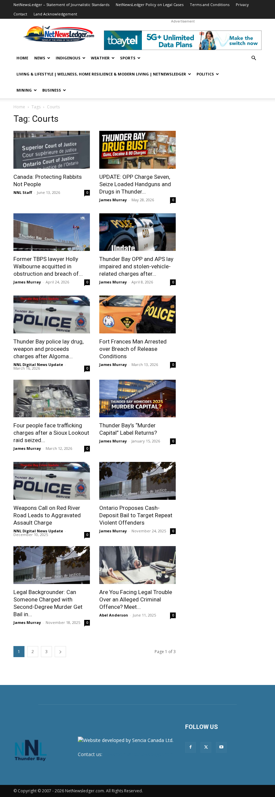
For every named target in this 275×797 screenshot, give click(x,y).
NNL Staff (22, 192)
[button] (253, 58)
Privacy (242, 4)
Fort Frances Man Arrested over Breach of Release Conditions (133, 349)
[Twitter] (206, 747)
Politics (205, 73)
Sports (127, 57)
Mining (24, 90)
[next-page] (60, 651)
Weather (100, 57)
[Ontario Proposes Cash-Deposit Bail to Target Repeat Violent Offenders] (137, 481)
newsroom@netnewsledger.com (139, 754)
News (39, 57)
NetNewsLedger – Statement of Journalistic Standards (61, 4)
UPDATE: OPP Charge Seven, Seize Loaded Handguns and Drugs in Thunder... (135, 184)
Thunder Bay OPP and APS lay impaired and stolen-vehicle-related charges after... (136, 266)
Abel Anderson (113, 615)
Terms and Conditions (209, 4)
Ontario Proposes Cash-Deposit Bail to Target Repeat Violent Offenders (135, 515)
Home (22, 57)
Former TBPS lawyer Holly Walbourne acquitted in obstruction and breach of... (48, 266)
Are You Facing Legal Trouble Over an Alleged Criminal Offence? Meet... (135, 599)
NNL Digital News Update (38, 364)
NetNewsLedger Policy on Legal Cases (149, 4)
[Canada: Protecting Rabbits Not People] (51, 150)
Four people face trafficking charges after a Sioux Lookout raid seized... (51, 432)
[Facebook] (190, 747)
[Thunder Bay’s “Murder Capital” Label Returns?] (137, 399)
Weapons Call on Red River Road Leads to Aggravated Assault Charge (47, 515)
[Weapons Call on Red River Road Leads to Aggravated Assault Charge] (51, 481)
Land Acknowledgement (55, 13)
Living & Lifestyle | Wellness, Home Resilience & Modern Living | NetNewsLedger (101, 73)
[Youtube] (221, 747)
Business (51, 90)
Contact (20, 13)
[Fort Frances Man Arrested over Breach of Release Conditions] (137, 314)
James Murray (113, 199)
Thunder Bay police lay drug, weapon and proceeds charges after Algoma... (48, 349)
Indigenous (68, 57)
